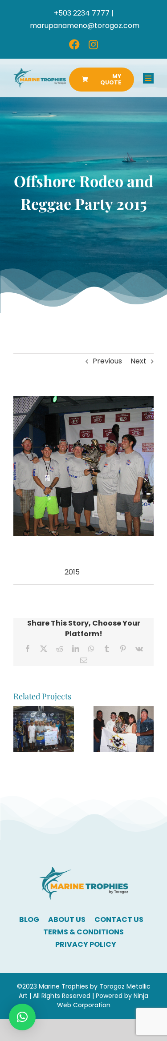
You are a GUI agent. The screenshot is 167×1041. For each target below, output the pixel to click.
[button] (20, 729)
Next (138, 361)
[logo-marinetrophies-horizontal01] (39, 71)
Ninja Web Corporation (103, 1000)
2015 (72, 572)
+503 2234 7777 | (84, 13)
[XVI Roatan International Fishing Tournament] (43, 711)
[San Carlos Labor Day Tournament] (124, 711)
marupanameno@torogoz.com (84, 25)
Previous (107, 361)
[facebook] (74, 44)
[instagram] (93, 44)
